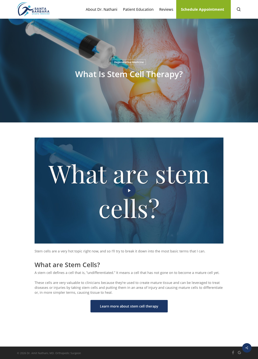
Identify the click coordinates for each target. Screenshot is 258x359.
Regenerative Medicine (129, 62)
